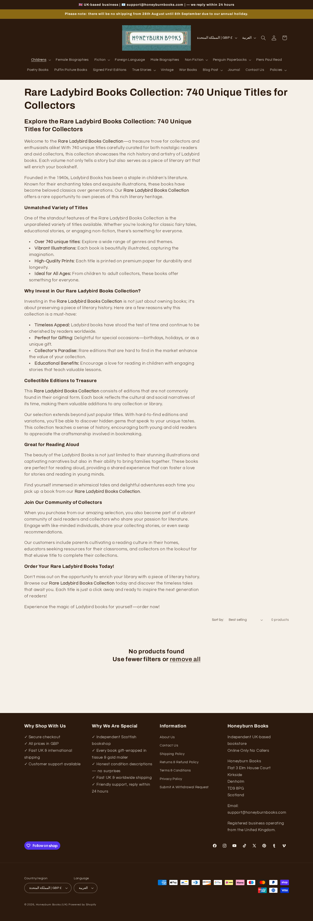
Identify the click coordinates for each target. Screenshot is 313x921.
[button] (40, 60)
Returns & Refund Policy (179, 762)
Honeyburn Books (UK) (52, 904)
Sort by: (218, 619)
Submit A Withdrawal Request (184, 787)
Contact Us (169, 745)
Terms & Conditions (175, 770)
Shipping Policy (172, 754)
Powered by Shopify (82, 904)
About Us (167, 737)
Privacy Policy (171, 779)
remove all (185, 659)
